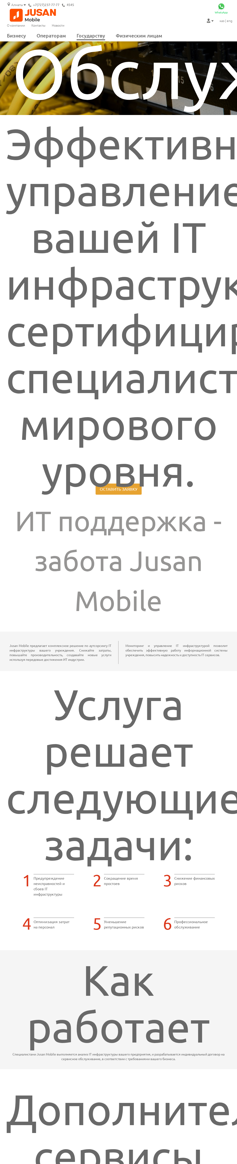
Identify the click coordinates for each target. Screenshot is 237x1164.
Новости (58, 25)
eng (229, 20)
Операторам (51, 35)
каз (222, 20)
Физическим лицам (139, 35)
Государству (91, 35)
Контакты (38, 25)
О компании (16, 25)
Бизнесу (16, 35)
